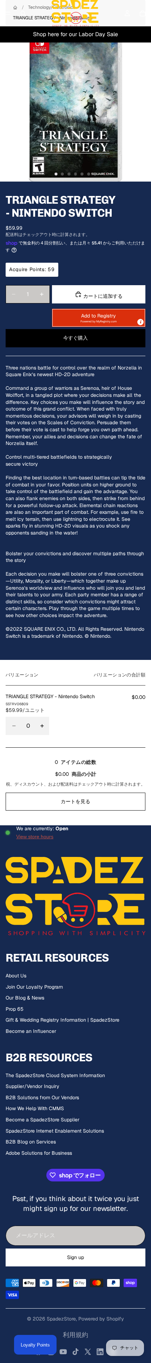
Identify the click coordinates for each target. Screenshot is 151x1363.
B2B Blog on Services (31, 1142)
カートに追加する (102, 296)
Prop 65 (15, 1009)
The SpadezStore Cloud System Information (55, 1075)
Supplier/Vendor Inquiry (32, 1086)
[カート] (142, 13)
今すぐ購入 (75, 338)
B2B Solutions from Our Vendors (42, 1097)
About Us (16, 975)
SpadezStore (61, 1319)
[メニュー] (8, 13)
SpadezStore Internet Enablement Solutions (55, 1131)
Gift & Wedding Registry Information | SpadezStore (62, 1020)
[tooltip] (140, 322)
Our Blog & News (25, 998)
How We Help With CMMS (35, 1108)
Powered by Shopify (101, 1319)
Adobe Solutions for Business (39, 1153)
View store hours (34, 836)
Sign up (75, 1257)
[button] (98, 318)
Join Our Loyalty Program (34, 987)
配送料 (67, 784)
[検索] (23, 13)
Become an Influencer (31, 1031)
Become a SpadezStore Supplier (42, 1119)
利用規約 (75, 1335)
